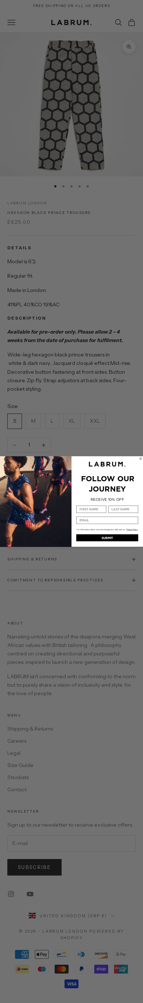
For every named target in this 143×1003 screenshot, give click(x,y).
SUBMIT (107, 538)
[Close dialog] (141, 459)
